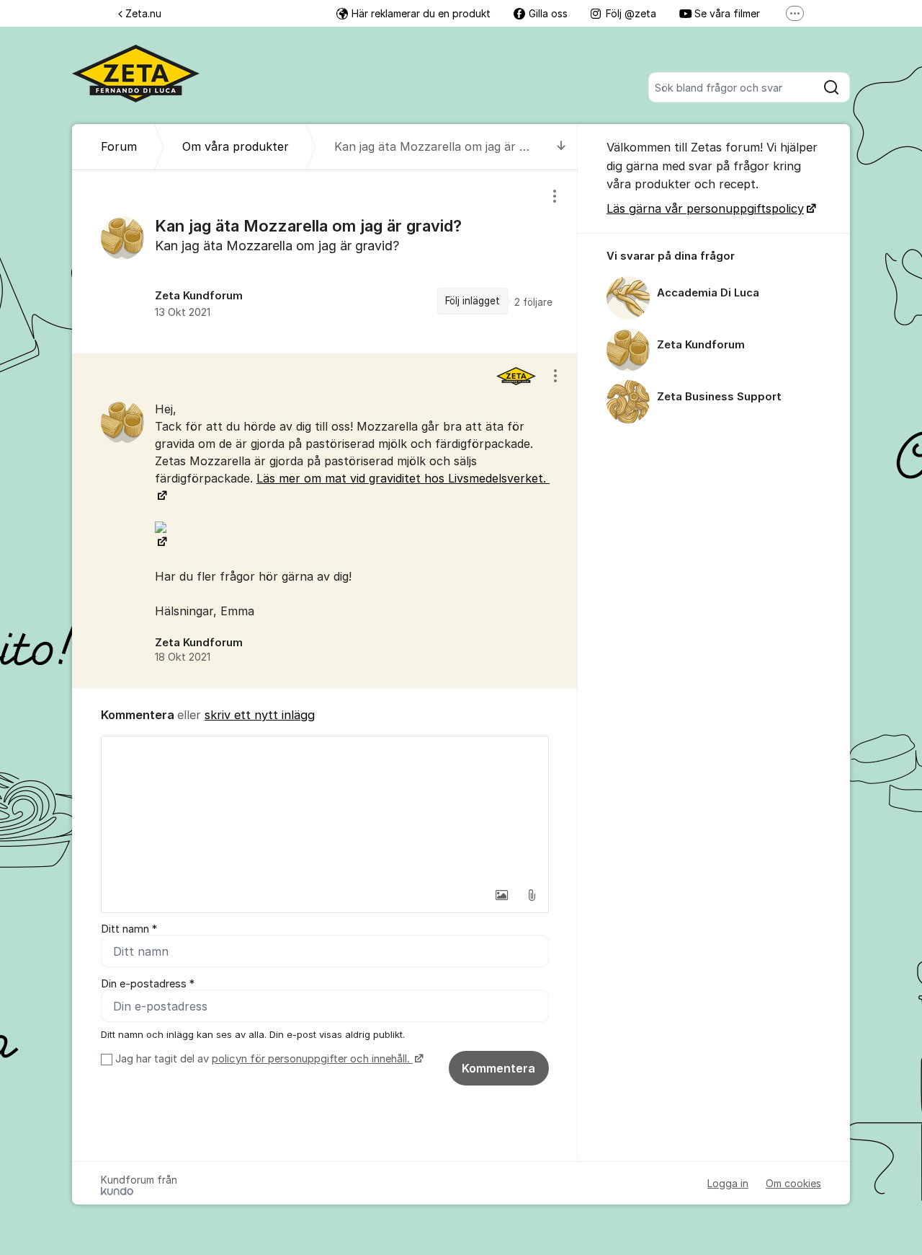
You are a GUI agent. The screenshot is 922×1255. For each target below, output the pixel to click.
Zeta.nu (143, 13)
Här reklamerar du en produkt (421, 13)
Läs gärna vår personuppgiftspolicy (705, 208)
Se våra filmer (727, 13)
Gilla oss (548, 13)
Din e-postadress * (147, 983)
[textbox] (325, 808)
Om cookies (793, 1183)
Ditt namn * (129, 928)
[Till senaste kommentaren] (561, 146)
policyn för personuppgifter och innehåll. (312, 1058)
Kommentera (498, 1068)
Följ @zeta (631, 13)
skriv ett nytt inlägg (260, 715)
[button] (501, 895)
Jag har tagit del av (262, 1058)
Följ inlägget (472, 301)
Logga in (727, 1183)
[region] (325, 261)
